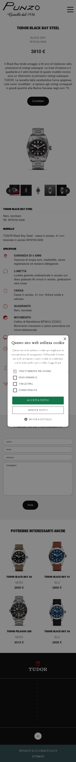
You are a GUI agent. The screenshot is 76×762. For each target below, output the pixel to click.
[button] (38, 381)
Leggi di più (55, 363)
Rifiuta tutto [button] (38, 410)
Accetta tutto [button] (38, 400)
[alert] (38, 381)
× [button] (64, 339)
